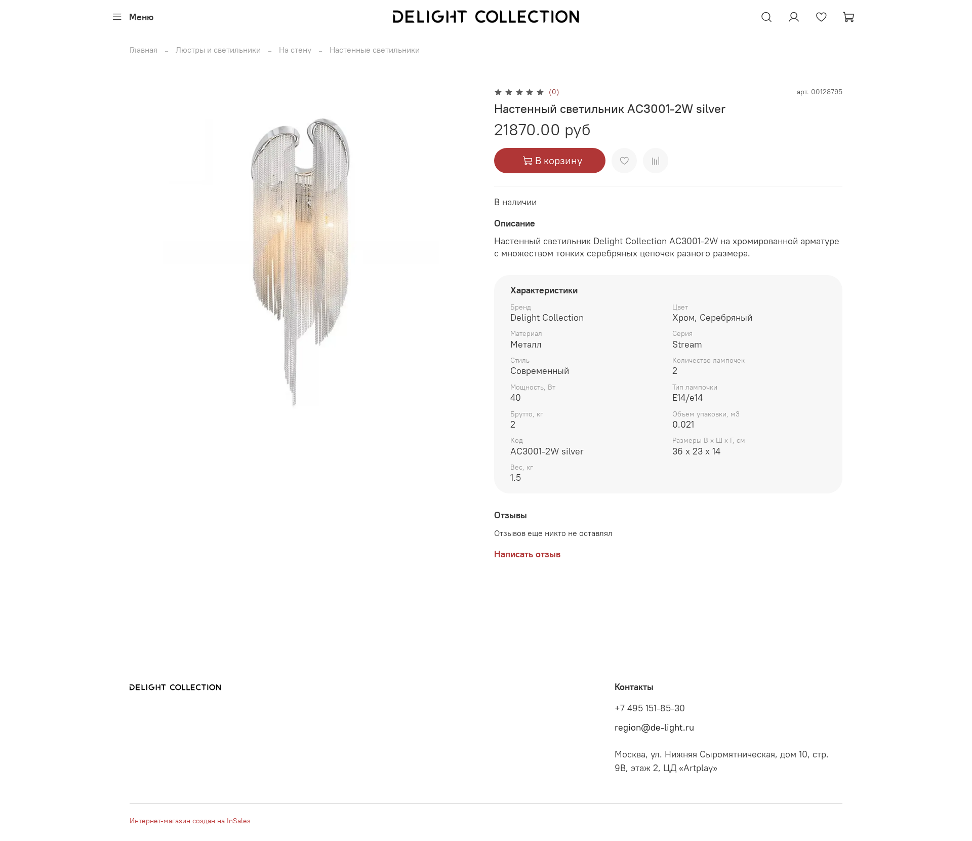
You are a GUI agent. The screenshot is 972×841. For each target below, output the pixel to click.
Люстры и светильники (218, 50)
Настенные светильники (375, 50)
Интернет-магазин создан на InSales (190, 820)
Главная (143, 50)
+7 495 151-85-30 (650, 708)
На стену (295, 50)
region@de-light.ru (654, 727)
